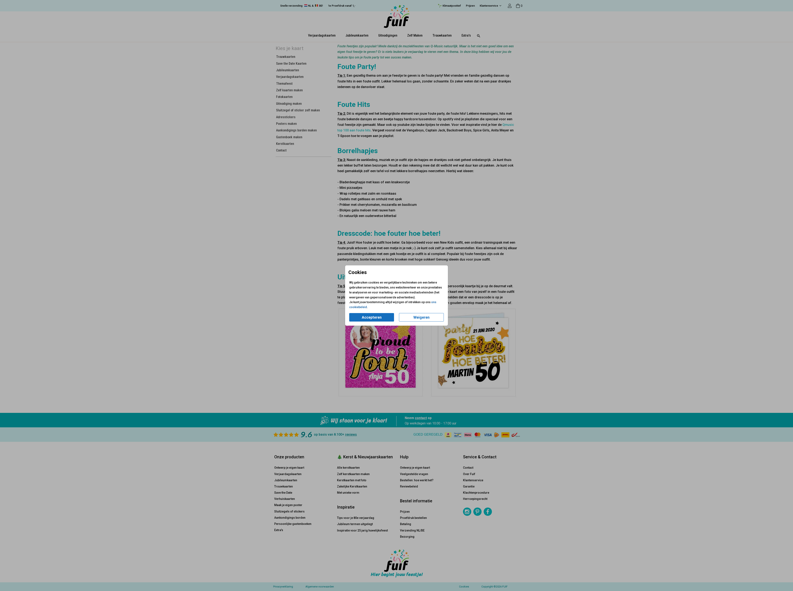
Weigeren (421, 317)
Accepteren (372, 317)
